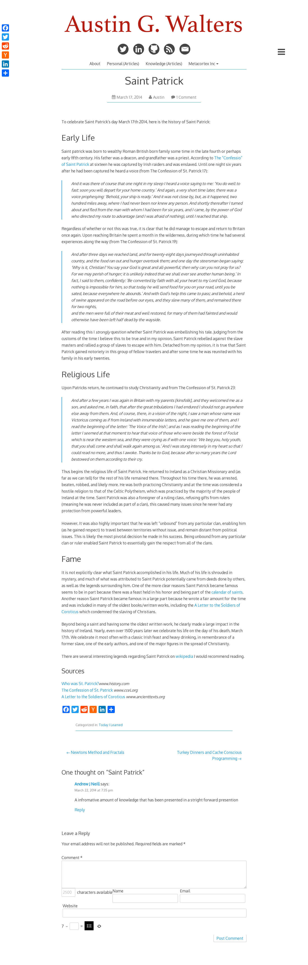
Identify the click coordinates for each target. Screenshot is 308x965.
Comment (72, 857)
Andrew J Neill (87, 783)
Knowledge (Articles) (164, 63)
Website (70, 905)
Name (118, 890)
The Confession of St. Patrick (88, 690)
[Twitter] (5, 36)
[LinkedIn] (5, 64)
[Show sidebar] (281, 51)
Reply (80, 809)
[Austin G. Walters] (154, 36)
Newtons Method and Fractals (97, 752)
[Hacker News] (5, 54)
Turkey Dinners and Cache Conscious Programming (209, 755)
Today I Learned (111, 725)
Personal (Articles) (123, 63)
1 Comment (186, 97)
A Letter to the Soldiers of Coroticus (93, 696)
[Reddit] (5, 45)
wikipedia (184, 656)
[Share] (5, 73)
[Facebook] (5, 27)
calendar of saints (227, 592)
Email (185, 890)
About (95, 63)
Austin (158, 97)
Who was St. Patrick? (80, 683)
